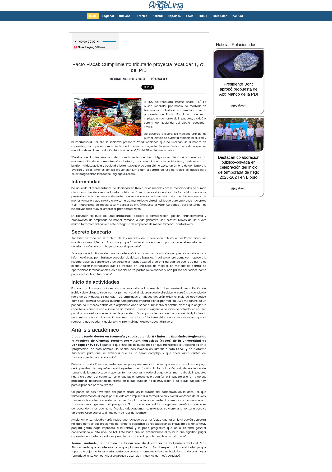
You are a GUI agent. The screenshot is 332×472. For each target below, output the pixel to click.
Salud (203, 16)
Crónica (141, 16)
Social (190, 16)
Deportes (174, 16)
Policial (158, 16)
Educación (220, 16)
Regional (108, 16)
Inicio (92, 16)
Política (237, 16)
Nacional (125, 16)
